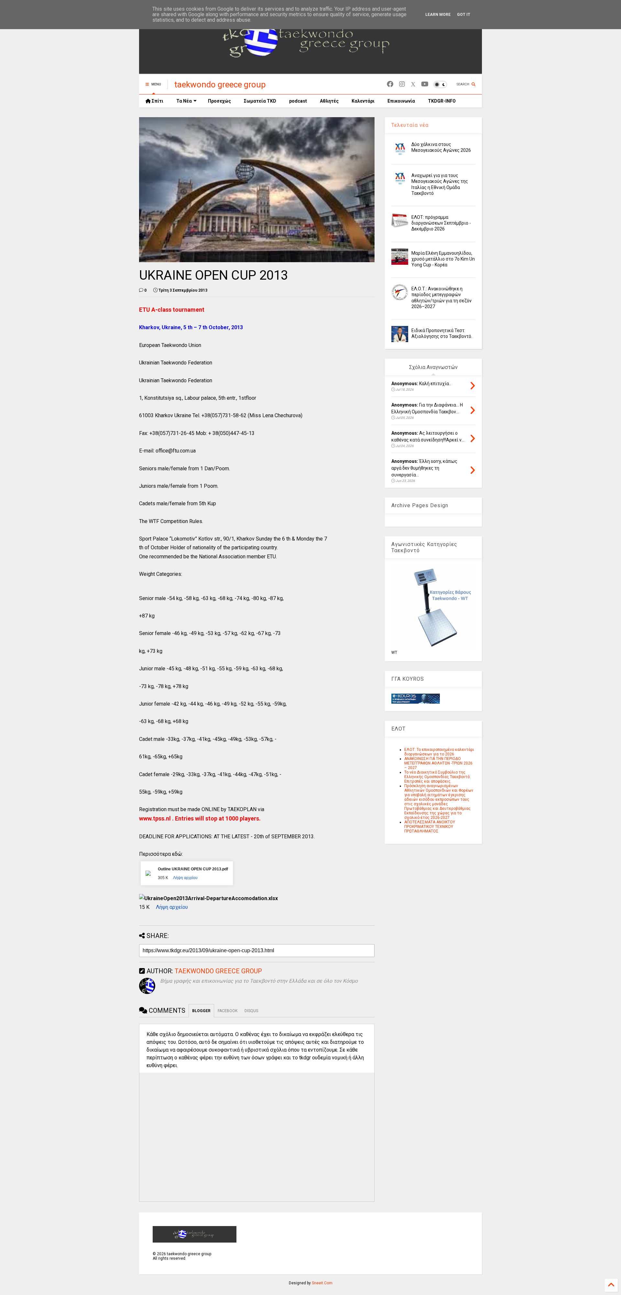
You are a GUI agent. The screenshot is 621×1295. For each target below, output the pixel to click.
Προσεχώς (219, 101)
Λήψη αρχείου (185, 878)
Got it (463, 14)
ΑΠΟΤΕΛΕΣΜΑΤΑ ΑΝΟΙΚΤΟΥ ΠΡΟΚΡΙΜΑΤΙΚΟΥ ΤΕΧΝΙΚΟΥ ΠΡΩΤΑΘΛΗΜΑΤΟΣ (429, 826)
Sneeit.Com (322, 1283)
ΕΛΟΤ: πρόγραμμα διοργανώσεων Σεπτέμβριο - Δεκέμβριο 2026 (441, 223)
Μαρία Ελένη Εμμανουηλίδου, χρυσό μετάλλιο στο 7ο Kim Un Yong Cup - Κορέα (443, 259)
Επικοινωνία (401, 101)
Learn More (438, 14)
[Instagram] (402, 84)
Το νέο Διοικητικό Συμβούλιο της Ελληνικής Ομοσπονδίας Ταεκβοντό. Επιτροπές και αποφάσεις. (437, 777)
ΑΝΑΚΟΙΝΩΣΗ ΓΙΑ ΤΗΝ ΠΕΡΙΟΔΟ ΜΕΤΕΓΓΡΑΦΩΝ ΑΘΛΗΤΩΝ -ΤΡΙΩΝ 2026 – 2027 (438, 763)
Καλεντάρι (363, 101)
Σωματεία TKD (260, 101)
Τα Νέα (184, 101)
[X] (413, 84)
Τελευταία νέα (410, 125)
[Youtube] (425, 84)
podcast (298, 101)
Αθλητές (329, 101)
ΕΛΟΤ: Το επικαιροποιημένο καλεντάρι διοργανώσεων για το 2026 (439, 751)
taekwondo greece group (220, 84)
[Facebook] (390, 84)
